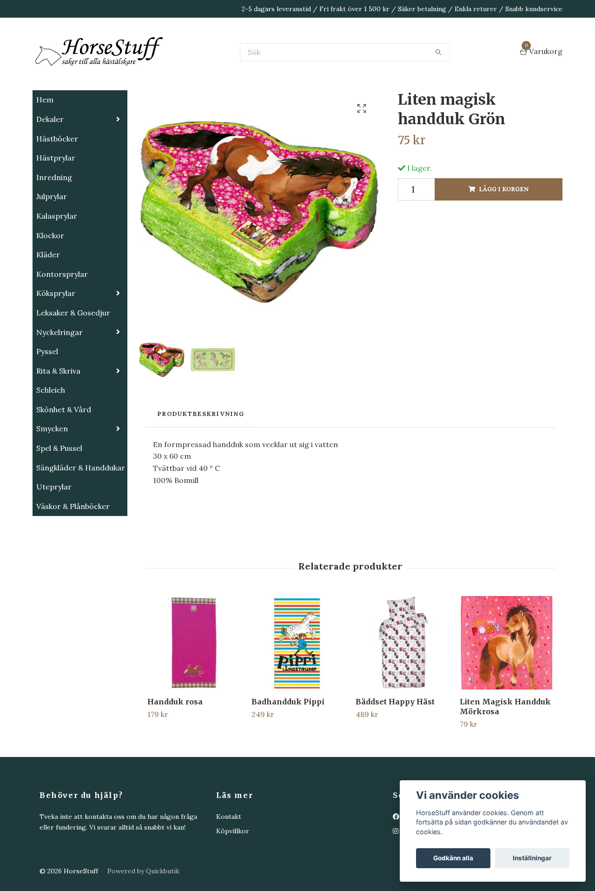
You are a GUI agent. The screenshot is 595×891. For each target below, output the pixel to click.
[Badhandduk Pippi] (298, 689)
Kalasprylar (56, 262)
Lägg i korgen (504, 236)
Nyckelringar (59, 378)
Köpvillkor (232, 877)
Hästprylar (55, 204)
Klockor (50, 282)
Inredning (54, 223)
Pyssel (47, 397)
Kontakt (228, 863)
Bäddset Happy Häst (395, 748)
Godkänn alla (453, 858)
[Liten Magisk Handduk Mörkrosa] (506, 689)
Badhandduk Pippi (287, 748)
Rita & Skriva (58, 417)
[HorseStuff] (172, 75)
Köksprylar (55, 339)
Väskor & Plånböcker (73, 552)
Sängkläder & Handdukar (80, 514)
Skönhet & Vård (63, 456)
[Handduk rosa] (194, 689)
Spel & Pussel (59, 494)
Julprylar (51, 243)
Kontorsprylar (62, 320)
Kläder (48, 301)
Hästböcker (57, 185)
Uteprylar (54, 533)
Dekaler (50, 165)
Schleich (50, 436)
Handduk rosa (175, 748)
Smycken (52, 475)
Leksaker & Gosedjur (73, 359)
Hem (44, 146)
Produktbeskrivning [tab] (200, 460)
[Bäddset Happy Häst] (402, 689)
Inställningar (532, 858)
